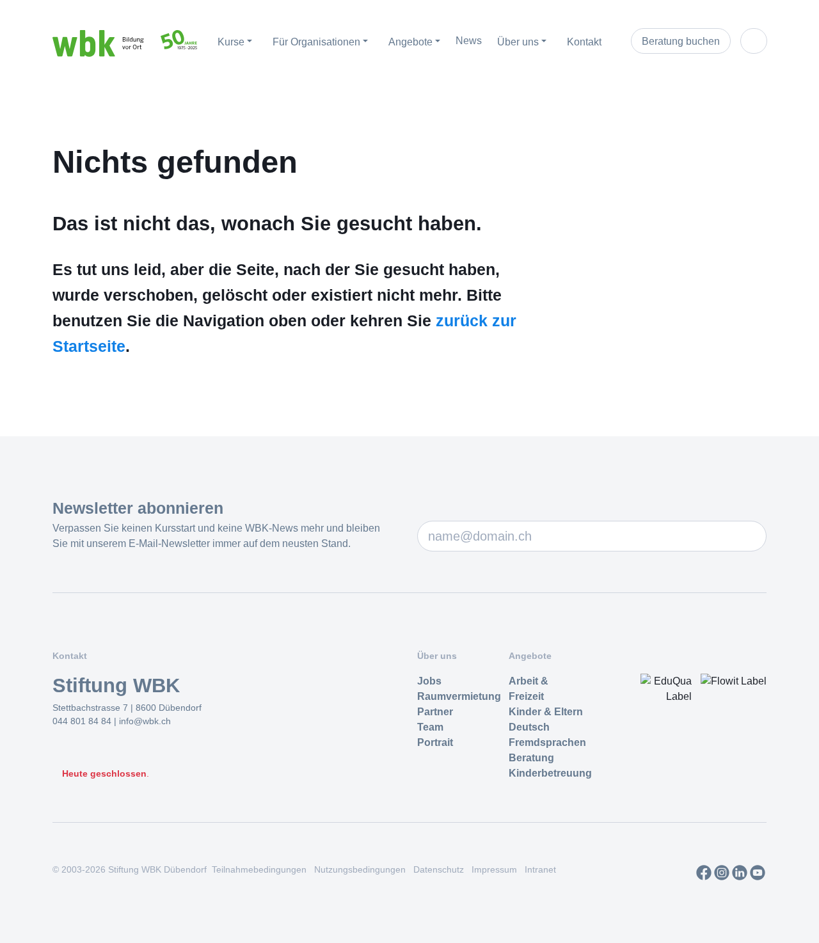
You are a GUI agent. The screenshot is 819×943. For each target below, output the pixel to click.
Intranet (540, 870)
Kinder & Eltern (546, 711)
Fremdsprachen (547, 742)
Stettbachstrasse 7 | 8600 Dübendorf (127, 707)
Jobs (429, 681)
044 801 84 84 (83, 721)
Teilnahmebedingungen (259, 870)
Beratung (531, 757)
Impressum (494, 870)
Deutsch (529, 727)
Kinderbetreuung (550, 773)
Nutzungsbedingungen (360, 870)
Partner (435, 711)
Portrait (435, 742)
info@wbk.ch (145, 721)
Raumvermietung (459, 696)
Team (430, 727)
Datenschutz (438, 870)
